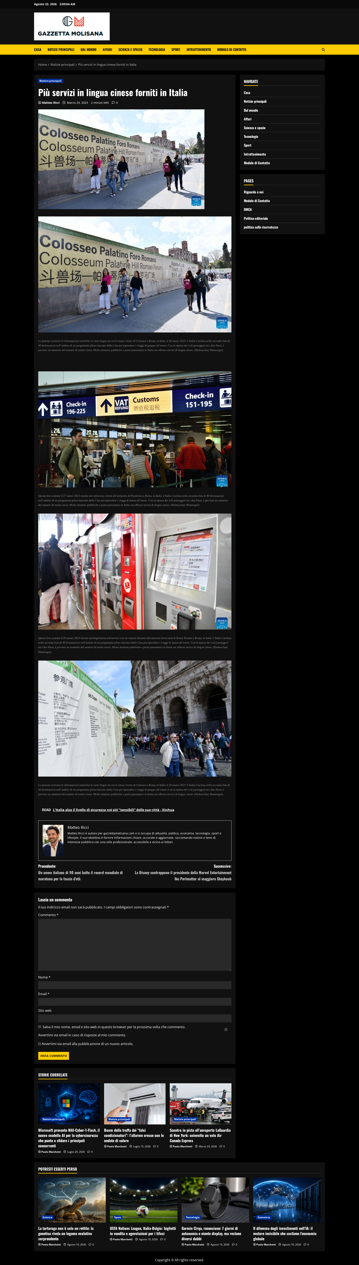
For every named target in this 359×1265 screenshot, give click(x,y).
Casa (37, 49)
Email (43, 994)
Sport (175, 49)
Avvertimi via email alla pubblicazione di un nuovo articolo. (87, 1043)
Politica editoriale (256, 218)
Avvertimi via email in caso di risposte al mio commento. (82, 1035)
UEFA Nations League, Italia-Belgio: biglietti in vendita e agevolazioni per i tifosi (143, 1230)
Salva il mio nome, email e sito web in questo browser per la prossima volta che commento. (114, 1027)
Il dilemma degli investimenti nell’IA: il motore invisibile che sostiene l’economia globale (284, 1233)
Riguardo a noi (253, 191)
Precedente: (80, 872)
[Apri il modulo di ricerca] (323, 50)
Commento (48, 915)
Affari (107, 49)
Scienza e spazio (130, 49)
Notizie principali (61, 49)
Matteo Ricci (51, 103)
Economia (264, 1217)
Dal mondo (88, 49)
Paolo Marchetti (51, 1152)
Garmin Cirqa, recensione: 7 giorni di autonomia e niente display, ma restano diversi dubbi (211, 1233)
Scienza (47, 1217)
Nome (44, 977)
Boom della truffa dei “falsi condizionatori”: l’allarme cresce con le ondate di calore (134, 1135)
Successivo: (183, 872)
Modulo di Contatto (231, 49)
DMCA (248, 209)
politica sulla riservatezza (261, 226)
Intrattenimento (199, 49)
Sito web (45, 1010)
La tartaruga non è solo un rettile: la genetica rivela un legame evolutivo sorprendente (65, 1233)
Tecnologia (157, 49)
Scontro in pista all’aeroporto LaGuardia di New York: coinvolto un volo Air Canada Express (200, 1135)
